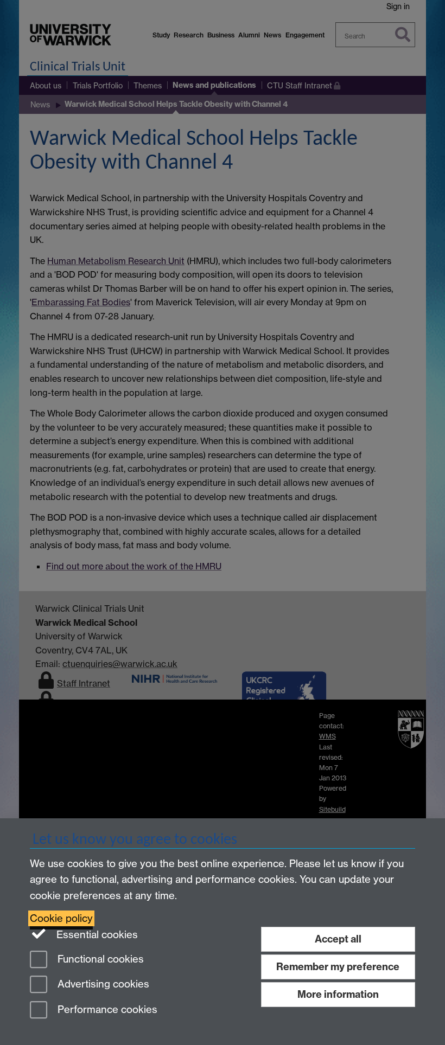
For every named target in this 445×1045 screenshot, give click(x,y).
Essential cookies (96, 934)
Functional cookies (99, 959)
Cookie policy (61, 918)
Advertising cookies (102, 984)
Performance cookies (106, 1010)
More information (338, 994)
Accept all (338, 939)
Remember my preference (337, 966)
